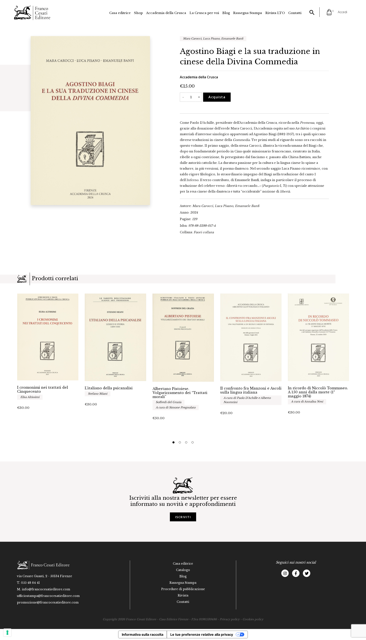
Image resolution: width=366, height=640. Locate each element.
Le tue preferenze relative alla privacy (201, 634)
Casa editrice (120, 13)
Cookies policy (253, 619)
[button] (173, 442)
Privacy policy (230, 619)
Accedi (342, 12)
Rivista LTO (275, 13)
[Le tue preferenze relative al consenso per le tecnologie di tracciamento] (7, 633)
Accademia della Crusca (166, 13)
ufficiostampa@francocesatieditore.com (48, 596)
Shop (138, 13)
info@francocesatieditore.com (46, 589)
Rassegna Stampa (247, 13)
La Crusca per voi (204, 13)
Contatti (294, 13)
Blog (226, 13)
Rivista (183, 595)
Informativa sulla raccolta (142, 634)
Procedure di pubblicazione (183, 589)
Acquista (216, 97)
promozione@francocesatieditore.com (48, 602)
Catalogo (183, 570)
